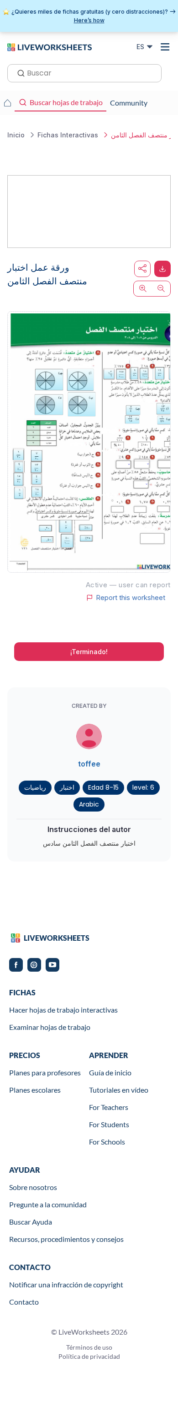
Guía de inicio (110, 1072)
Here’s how (89, 20)
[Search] (18, 72)
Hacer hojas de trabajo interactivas (63, 1009)
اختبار (67, 787)
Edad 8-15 (103, 787)
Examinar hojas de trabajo (49, 1027)
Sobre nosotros (33, 1187)
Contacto (24, 1301)
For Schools (107, 1141)
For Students (109, 1124)
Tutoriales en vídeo (118, 1089)
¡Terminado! (89, 652)
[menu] (165, 46)
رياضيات (35, 787)
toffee (89, 763)
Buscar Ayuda (30, 1221)
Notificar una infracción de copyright (66, 1284)
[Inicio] (49, 46)
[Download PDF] (162, 269)
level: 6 (143, 787)
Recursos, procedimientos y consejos (66, 1239)
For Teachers (108, 1107)
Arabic (89, 804)
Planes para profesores (45, 1072)
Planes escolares (35, 1089)
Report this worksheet (130, 597)
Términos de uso (89, 1347)
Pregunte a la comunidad (48, 1204)
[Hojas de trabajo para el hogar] (7, 103)
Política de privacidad (89, 1356)
